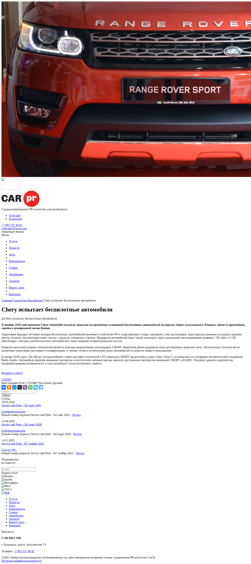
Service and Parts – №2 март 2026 (21, 424)
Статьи (16, 300)
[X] (19, 387)
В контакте (16, 218)
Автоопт (14, 281)
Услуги (13, 241)
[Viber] (25, 387)
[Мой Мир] (14, 387)
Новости (14, 247)
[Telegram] (41, 387)
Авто (12, 254)
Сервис (13, 267)
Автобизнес (16, 274)
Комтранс (15, 294)
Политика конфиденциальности (21, 560)
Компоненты (17, 261)
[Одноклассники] (9, 387)
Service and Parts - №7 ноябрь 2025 (22, 443)
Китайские (35, 300)
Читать (76, 414)
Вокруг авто (16, 287)
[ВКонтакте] (3, 387)
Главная (6, 300)
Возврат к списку (12, 373)
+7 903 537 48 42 (11, 225)
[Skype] (35, 387)
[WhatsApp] (30, 387)
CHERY (6, 379)
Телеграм (14, 215)
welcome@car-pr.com (14, 228)
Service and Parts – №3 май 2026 (21, 405)
